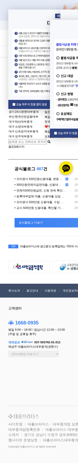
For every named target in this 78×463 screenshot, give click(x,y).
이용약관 (50, 290)
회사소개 (14, 290)
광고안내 (32, 290)
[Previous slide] (13, 266)
